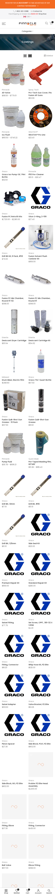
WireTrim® (33, 132)
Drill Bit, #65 (34, 504)
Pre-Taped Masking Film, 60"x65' (40, 463)
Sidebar (49, 55)
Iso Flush (6, 135)
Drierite (5, 337)
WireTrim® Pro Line (37, 135)
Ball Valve (6, 865)
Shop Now (42, 14)
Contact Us (37, 11)
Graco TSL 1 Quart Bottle (40, 380)
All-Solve (6, 92)
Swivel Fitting (8, 622)
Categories (27, 31)
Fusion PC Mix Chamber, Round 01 (39, 299)
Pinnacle (5, 89)
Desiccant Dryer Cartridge (14, 340)
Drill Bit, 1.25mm (9, 543)
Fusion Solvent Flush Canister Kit (38, 257)
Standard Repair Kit (38, 583)
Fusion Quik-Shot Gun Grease (39, 420)
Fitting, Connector (10, 664)
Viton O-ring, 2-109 (37, 216)
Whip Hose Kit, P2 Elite (38, 664)
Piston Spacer (8, 744)
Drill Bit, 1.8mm (8, 504)
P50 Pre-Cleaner (36, 174)
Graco (4, 171)
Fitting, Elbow (8, 825)
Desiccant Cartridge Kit (39, 340)
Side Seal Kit (34, 543)
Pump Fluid (7, 461)
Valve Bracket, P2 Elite (39, 704)
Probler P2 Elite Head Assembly (38, 784)
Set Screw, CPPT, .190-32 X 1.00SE (40, 623)
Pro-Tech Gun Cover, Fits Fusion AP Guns (40, 94)
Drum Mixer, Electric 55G (13, 380)
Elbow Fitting (34, 865)
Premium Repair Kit (10, 583)
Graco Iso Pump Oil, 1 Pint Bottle (13, 175)
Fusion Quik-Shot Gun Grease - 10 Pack (12, 420)
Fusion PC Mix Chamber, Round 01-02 (13, 299)
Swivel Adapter (9, 704)
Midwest (5, 377)
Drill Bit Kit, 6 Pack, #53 (12, 256)
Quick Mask (34, 459)
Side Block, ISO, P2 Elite (12, 783)
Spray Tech (34, 89)
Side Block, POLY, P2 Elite (40, 744)
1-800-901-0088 (21, 11)
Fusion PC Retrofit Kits (12, 216)
